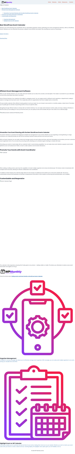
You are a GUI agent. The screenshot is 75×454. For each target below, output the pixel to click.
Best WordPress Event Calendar (9, 8)
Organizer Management (9, 19)
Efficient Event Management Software (11, 9)
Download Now (3, 38)
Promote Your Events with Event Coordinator (12, 14)
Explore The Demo (4, 34)
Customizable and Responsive (9, 16)
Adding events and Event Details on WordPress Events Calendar (27, 276)
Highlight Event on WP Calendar (11, 20)
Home (49, 2)
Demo (59, 2)
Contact (71, 2)
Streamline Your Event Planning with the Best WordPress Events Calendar (21, 13)
